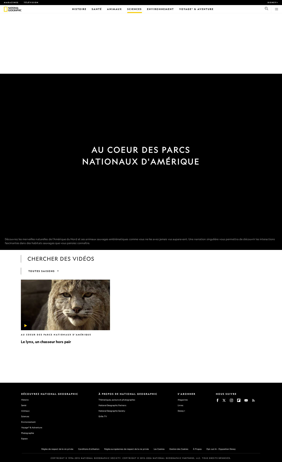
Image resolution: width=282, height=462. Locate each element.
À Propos (197, 449)
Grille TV (103, 416)
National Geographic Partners (112, 405)
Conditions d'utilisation (88, 449)
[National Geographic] (5, 9)
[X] (224, 401)
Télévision (31, 2)
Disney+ (273, 2)
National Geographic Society (112, 411)
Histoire (25, 400)
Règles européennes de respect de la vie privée (126, 449)
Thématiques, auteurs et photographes (117, 400)
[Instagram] (231, 401)
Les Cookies (159, 449)
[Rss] (253, 401)
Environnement (28, 422)
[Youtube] (246, 401)
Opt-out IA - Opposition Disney (221, 449)
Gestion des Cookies (178, 449)
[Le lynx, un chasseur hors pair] (65, 305)
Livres (180, 405)
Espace (24, 438)
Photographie (27, 433)
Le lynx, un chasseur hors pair (46, 341)
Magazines (11, 2)
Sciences (25, 416)
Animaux (25, 411)
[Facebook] (217, 401)
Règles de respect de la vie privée (57, 449)
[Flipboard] (238, 401)
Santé (23, 405)
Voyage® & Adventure (31, 427)
